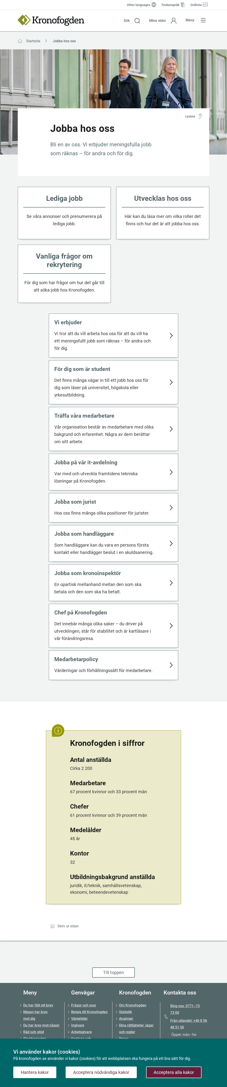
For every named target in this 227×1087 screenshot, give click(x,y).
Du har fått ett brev (38, 1005)
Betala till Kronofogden (89, 1012)
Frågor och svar (83, 1005)
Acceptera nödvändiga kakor (101, 1072)
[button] (132, 20)
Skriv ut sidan (68, 926)
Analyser (126, 1019)
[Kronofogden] (51, 20)
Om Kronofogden (132, 1005)
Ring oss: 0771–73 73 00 (185, 1009)
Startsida (33, 41)
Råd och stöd (33, 1032)
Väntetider (79, 1019)
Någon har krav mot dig (35, 1015)
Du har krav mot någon (41, 1025)
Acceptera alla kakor (174, 1072)
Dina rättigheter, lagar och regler (136, 1028)
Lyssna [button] (190, 116)
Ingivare (77, 1025)
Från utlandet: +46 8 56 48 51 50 (188, 1024)
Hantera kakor (35, 1072)
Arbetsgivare (81, 1032)
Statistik (125, 1012)
